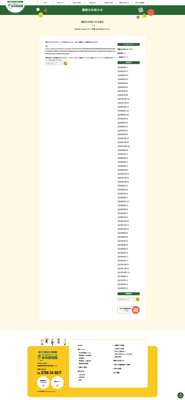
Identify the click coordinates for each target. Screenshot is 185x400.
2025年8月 (123, 115)
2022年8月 (123, 237)
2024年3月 (123, 170)
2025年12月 (124, 99)
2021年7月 (122, 280)
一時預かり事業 (119, 348)
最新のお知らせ (123, 49)
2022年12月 (123, 221)
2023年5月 (123, 201)
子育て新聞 (117, 369)
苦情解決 (81, 358)
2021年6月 (122, 284)
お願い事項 (117, 357)
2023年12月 (123, 174)
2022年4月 (123, 253)
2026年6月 (123, 75)
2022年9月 (123, 233)
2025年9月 (123, 111)
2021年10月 (123, 272)
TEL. (49, 373)
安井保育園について (85, 353)
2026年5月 (123, 79)
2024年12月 (123, 138)
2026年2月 (123, 91)
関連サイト (57, 381)
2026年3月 (123, 87)
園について (82, 349)
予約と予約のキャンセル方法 (123, 354)
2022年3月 (123, 257)
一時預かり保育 (118, 345)
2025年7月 (123, 118)
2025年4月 (123, 130)
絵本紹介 (121, 53)
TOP (180, 396)
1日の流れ (82, 374)
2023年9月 (123, 186)
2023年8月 (123, 189)
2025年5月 (123, 126)
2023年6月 (123, 197)
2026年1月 (123, 95)
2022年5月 (123, 249)
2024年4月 (123, 166)
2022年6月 (123, 245)
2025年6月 (123, 122)
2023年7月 (123, 193)
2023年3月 (123, 209)
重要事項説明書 (83, 363)
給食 (80, 380)
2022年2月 (123, 260)
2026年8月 (123, 67)
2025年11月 (123, 103)
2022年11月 (123, 225)
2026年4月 (123, 83)
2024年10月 (124, 146)
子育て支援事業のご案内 (121, 364)
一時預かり (121, 57)
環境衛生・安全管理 (85, 355)
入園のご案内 (82, 367)
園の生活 (81, 371)
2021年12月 (123, 264)
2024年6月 (123, 158)
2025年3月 (123, 134)
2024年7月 (123, 154)
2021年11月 (123, 268)
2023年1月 (123, 217)
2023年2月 (123, 213)
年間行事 (81, 377)
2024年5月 (123, 162)
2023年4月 (123, 205)
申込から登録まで (119, 351)
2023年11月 (123, 178)
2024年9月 (123, 150)
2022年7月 (123, 241)
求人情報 (116, 373)
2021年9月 (122, 276)
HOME (80, 345)
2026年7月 (123, 71)
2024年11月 (123, 142)
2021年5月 (122, 288)
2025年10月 (123, 107)
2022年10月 (123, 229)
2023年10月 (123, 182)
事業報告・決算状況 (85, 361)
